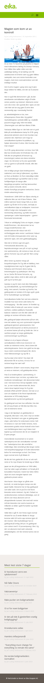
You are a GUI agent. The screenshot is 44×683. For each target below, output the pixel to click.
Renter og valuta (16, 39)
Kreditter (7, 39)
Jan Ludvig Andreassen (13, 36)
